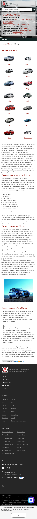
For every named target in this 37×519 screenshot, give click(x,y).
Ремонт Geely (21, 441)
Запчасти (11, 44)
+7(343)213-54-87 (8, 23)
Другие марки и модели (18, 421)
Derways (4, 408)
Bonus (28, 76)
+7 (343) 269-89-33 (23, 24)
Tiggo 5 (9, 76)
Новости (4, 376)
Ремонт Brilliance (7, 432)
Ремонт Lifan (21, 438)
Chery (4, 405)
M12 (27, 125)
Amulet (28, 101)
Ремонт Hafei (6, 441)
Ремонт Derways (7, 438)
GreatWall (5, 418)
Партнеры (5, 379)
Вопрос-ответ (6, 382)
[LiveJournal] (23, 361)
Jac (12, 402)
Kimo (9, 138)
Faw (3, 411)
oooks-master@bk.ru (25, 30)
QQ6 (27, 113)
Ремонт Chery (21, 435)
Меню (5, 39)
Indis (9, 101)
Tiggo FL (27, 64)
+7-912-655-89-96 (18, 33)
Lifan (12, 405)
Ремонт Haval (21, 432)
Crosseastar (28, 138)
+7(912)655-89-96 (19, 19)
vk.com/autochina (17, 32)
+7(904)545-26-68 (13, 24)
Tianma (13, 408)
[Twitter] (17, 361)
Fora (9, 89)
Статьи (4, 388)
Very (27, 89)
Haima (13, 399)
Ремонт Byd (5, 435)
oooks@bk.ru (24, 28)
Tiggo (9, 64)
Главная (4, 44)
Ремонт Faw (20, 447)
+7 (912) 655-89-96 (11, 477)
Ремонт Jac (5, 447)
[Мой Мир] (21, 361)
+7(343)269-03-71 (10, 21)
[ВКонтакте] (15, 361)
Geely (4, 415)
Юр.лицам (5, 385)
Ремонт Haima (21, 450)
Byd (3, 402)
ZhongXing (14, 415)
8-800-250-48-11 (11, 14)
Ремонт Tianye (6, 450)
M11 (9, 125)
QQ (9, 113)
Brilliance (5, 399)
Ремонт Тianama (7, 444)
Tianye (13, 411)
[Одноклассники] (19, 361)
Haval (13, 418)
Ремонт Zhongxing (8, 453)
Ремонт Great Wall (22, 444)
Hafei (3, 421)
